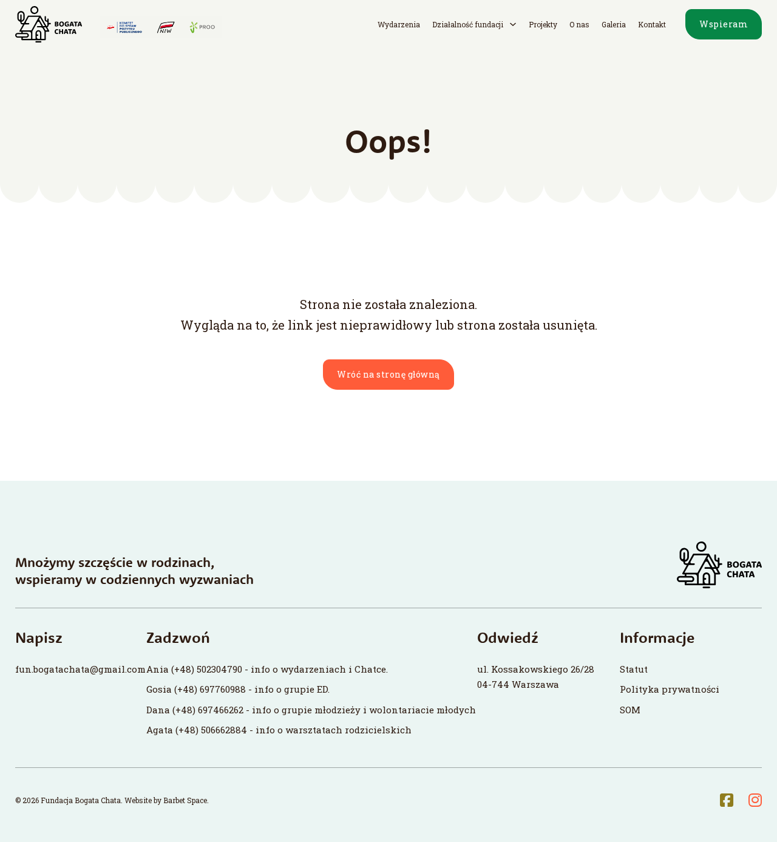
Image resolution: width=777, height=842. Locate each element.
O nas (579, 24)
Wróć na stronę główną (388, 374)
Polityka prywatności (669, 689)
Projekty (543, 24)
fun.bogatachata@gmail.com (80, 669)
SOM (630, 710)
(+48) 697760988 (210, 689)
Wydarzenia (399, 24)
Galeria (614, 24)
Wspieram (723, 24)
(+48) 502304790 (206, 669)
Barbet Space (185, 800)
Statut (634, 669)
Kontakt (652, 24)
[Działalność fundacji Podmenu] (513, 24)
